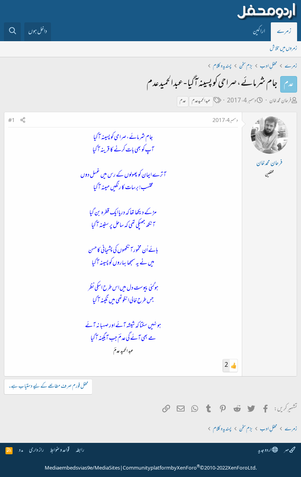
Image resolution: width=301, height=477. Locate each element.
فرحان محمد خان (280, 101)
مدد (21, 450)
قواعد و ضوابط (59, 450)
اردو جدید (265, 450)
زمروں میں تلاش (283, 49)
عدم (183, 101)
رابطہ (80, 450)
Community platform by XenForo (190, 468)
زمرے (284, 32)
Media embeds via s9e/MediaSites (82, 468)
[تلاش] (12, 31)
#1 (11, 121)
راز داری (36, 450)
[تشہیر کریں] (23, 121)
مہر (286, 450)
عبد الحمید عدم (201, 101)
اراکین (259, 32)
